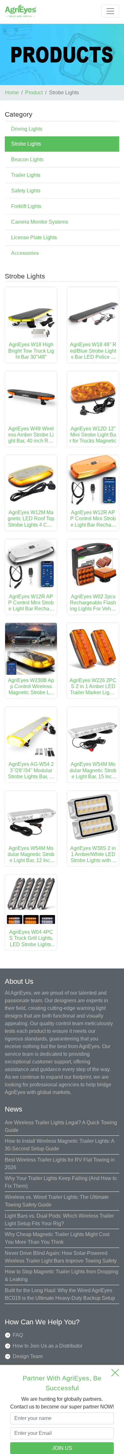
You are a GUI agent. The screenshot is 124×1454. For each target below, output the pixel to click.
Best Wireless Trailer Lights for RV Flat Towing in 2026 (60, 1163)
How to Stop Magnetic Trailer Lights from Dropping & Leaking (61, 1275)
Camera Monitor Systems (39, 222)
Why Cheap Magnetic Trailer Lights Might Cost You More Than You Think (57, 1238)
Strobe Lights (26, 144)
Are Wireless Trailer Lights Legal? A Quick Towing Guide (61, 1126)
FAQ (18, 1335)
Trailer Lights (25, 175)
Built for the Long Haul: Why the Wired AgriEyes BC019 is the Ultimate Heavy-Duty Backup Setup (60, 1294)
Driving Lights (26, 129)
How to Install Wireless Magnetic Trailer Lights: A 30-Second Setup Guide (59, 1144)
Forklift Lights (26, 206)
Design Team (28, 1356)
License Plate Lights (34, 237)
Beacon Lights (27, 159)
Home (12, 92)
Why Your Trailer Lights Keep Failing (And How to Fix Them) (61, 1182)
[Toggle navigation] (110, 11)
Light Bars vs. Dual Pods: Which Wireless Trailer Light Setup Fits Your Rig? (59, 1219)
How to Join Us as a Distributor (47, 1346)
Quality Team (27, 1367)
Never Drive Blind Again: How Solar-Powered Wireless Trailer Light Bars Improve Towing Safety (61, 1256)
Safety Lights (25, 190)
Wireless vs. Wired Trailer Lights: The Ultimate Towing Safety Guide (57, 1200)
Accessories (25, 253)
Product (34, 92)
